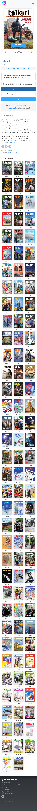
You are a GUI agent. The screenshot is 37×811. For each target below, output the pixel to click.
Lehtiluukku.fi (10, 780)
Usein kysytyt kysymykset (10, 784)
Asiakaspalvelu (6, 782)
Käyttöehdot (6, 787)
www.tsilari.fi (12, 142)
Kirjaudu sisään (12, 108)
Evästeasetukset (7, 793)
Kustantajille (6, 791)
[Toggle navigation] (33, 3)
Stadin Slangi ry (12, 152)
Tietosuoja (5, 789)
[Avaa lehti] (7, 168)
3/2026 (20, 77)
